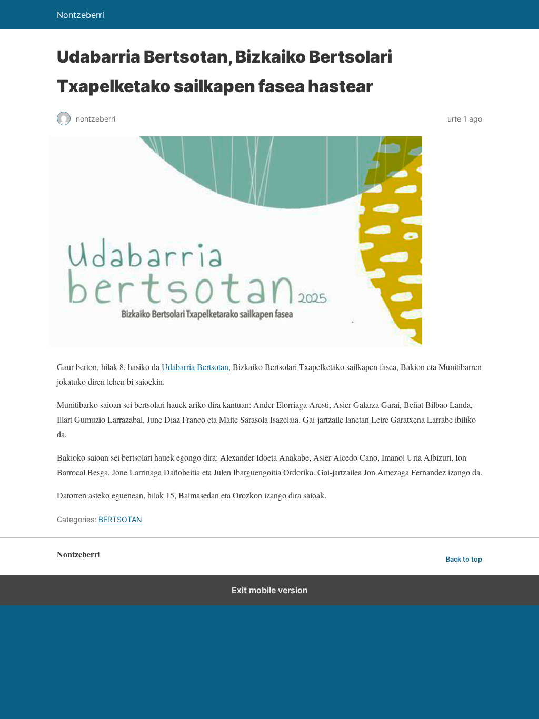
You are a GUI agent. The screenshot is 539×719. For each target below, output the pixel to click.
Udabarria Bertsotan (195, 366)
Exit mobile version (270, 590)
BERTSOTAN (120, 519)
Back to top (464, 559)
